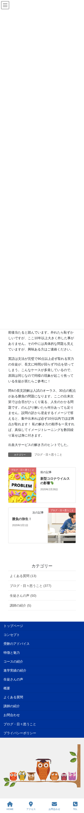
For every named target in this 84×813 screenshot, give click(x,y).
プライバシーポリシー (20, 733)
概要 (7, 688)
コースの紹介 (13, 661)
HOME (10, 809)
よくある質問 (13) (23, 576)
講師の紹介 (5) (20, 605)
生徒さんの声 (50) (23, 595)
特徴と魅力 (12, 652)
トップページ (13, 626)
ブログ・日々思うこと (48, 454)
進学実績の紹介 (15, 670)
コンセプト (12, 635)
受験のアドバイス (17, 644)
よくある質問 (13, 697)
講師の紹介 (12, 706)
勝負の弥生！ (22, 519)
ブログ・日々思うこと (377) (30, 586)
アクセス (31, 809)
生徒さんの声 (13, 679)
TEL (75, 809)
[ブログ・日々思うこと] (22, 485)
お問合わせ (12, 715)
